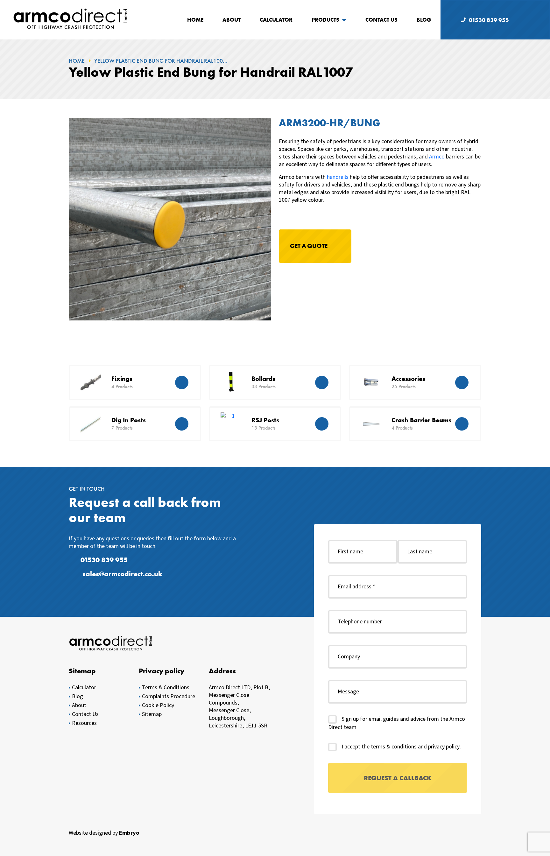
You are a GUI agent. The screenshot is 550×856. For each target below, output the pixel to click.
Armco (437, 157)
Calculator (276, 19)
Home (195, 19)
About (231, 19)
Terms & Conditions (165, 687)
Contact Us (381, 19)
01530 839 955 (489, 20)
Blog (424, 19)
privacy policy (444, 747)
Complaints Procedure (168, 696)
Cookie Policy (158, 705)
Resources (84, 723)
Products (325, 19)
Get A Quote (309, 246)
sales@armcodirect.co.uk (122, 574)
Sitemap (152, 714)
